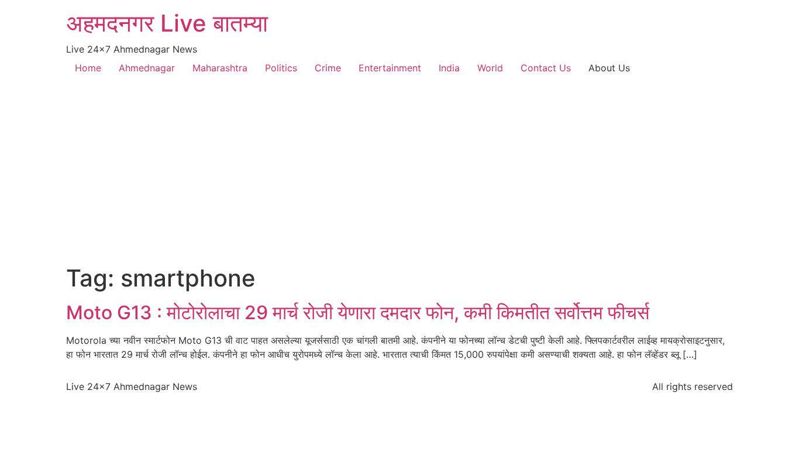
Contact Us (546, 68)
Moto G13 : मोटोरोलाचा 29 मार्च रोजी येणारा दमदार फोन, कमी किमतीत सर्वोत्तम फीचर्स (357, 312)
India (449, 68)
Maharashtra (219, 68)
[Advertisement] (399, 176)
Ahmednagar (147, 68)
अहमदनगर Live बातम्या (167, 23)
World (490, 68)
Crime (328, 68)
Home (88, 68)
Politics (281, 68)
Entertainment (390, 68)
